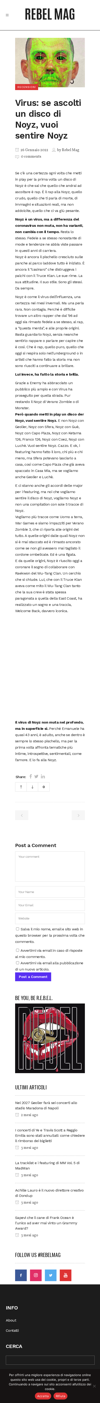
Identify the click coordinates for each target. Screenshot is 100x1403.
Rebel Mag (70, 150)
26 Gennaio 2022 (34, 150)
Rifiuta (60, 1396)
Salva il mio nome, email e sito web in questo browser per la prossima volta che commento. (49, 935)
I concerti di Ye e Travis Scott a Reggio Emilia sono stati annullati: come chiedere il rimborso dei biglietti (50, 1135)
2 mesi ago (29, 1115)
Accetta (43, 1396)
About (11, 1320)
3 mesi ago (29, 1147)
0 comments (31, 156)
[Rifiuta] (94, 1386)
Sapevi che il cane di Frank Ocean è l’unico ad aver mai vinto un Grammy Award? (46, 1223)
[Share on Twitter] (36, 776)
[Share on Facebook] (30, 776)
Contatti (12, 1330)
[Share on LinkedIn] (43, 776)
